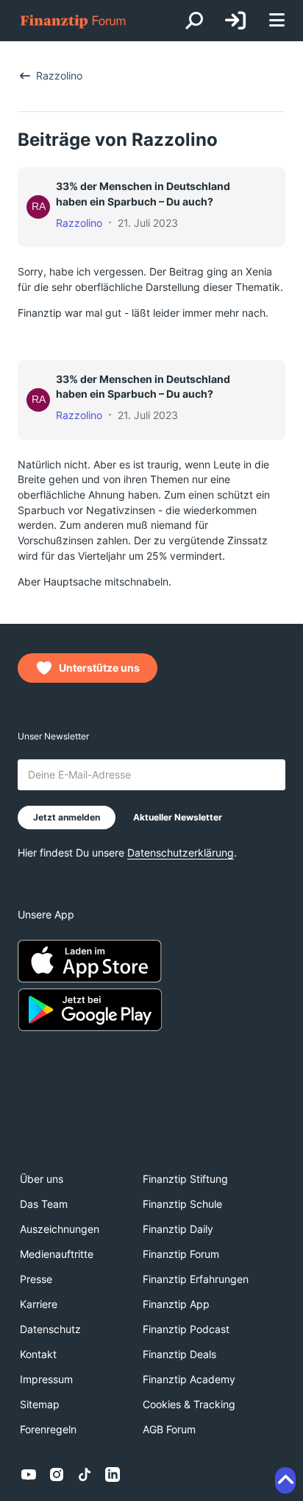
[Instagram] (56, 1474)
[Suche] (194, 20)
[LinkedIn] (112, 1474)
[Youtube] (29, 1474)
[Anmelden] (235, 20)
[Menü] (276, 21)
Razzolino (79, 223)
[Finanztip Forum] (73, 21)
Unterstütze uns (99, 667)
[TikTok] (84, 1474)
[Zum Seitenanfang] (285, 1480)
